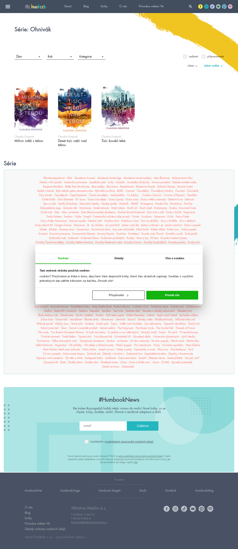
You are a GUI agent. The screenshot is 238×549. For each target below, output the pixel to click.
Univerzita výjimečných (166, 336)
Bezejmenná (127, 186)
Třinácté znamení (50, 336)
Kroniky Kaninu (132, 242)
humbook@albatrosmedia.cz (89, 522)
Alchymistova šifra (182, 178)
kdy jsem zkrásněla (123, 229)
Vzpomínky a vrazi (144, 349)
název (191, 65)
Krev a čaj (142, 238)
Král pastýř (191, 233)
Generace (159, 216)
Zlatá (63, 362)
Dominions (85, 208)
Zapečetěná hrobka (155, 353)
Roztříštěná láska (80, 306)
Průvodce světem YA (151, 6)
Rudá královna (122, 306)
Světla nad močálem (131, 323)
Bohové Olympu (166, 186)
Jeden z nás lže (130, 225)
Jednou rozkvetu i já (152, 225)
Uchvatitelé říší (122, 336)
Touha (162, 332)
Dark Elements (65, 199)
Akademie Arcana (84, 178)
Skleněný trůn (184, 311)
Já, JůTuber (97, 225)
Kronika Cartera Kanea (174, 238)
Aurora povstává (161, 182)
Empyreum (189, 212)
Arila (110, 182)
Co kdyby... (133, 195)
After (69, 178)
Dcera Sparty (116, 199)
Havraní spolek (77, 221)
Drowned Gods (187, 208)
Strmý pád (77, 323)
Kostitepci (133, 233)
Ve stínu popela (159, 341)
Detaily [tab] (119, 258)
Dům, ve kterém (70, 212)
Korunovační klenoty (83, 233)
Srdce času (47, 319)
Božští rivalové (46, 191)
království (73, 238)
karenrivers (83, 229)
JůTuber (53, 229)
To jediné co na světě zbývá (123, 332)
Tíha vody (43, 332)
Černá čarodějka (98, 195)
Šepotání (94, 311)
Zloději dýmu (75, 362)
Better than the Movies (77, 186)
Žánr (19, 56)
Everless (68, 216)
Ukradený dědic (142, 336)
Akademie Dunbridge (109, 178)
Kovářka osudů (174, 233)
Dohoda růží (70, 208)
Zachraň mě (93, 353)
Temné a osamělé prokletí (83, 328)
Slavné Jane (66, 315)
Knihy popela (188, 229)
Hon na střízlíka (149, 221)
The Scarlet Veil (164, 328)
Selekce (83, 311)
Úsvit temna (43, 341)
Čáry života (45, 195)
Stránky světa (145, 319)
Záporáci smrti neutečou (49, 358)
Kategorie (85, 56)
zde (136, 462)
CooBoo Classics (151, 195)
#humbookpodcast (54, 178)
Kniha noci (173, 229)
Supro (114, 323)
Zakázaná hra (134, 353)
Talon (64, 328)
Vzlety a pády (124, 349)
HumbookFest (33, 490)
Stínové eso (107, 319)
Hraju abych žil (43, 225)
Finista (135, 216)
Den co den (49, 203)
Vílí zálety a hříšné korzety (99, 345)
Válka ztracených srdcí (64, 341)
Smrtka (99, 315)
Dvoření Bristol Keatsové (131, 212)
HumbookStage (70, 490)
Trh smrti (172, 332)
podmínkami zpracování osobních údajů (129, 441)
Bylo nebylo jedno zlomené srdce (74, 191)
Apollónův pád (97, 182)
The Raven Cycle (145, 328)
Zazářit (143, 358)
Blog (86, 6)
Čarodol (180, 191)
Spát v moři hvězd (167, 315)
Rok (50, 56)
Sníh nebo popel (115, 315)
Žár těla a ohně (73, 358)
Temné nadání (107, 328)
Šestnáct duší (133, 311)
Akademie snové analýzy (137, 178)
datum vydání (211, 65)
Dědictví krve (175, 199)
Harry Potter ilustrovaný (54, 221)
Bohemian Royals (145, 186)
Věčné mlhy (192, 341)
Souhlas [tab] (63, 258)
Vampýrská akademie (92, 341)
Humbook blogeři (110, 490)
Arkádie (120, 182)
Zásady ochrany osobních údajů (45, 529)
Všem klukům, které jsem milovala (61, 349)
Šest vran (118, 311)
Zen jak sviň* (192, 358)
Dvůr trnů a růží (155, 212)
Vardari (110, 341)
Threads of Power (185, 328)
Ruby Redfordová (102, 306)
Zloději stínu (91, 362)
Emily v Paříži (173, 212)
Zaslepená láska (94, 358)
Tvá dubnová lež (103, 336)
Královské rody (57, 238)
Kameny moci (67, 229)
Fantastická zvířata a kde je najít (111, 216)
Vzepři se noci (106, 349)
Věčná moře (177, 341)
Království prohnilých (112, 238)
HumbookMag (204, 490)
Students (89, 323)
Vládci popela (124, 345)
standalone (76, 319)
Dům (57, 212)
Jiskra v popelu (192, 225)
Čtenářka (192, 195)
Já (88, 225)
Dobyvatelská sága (50, 208)
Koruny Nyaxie (105, 233)
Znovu (155, 362)
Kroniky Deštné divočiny (79, 242)
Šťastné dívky (91, 319)
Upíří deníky (188, 336)
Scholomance (193, 306)
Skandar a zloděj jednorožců (158, 311)
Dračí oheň (146, 208)
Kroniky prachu (177, 242)
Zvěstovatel (128, 366)
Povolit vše (172, 295)
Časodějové (60, 195)
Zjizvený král (51, 362)
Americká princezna (75, 182)
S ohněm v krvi (140, 306)
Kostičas (121, 233)
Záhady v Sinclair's (113, 353)
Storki (143, 490)
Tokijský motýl (149, 332)
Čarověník (192, 191)
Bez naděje (98, 186)
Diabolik (124, 203)
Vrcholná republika (172, 345)
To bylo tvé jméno (95, 332)
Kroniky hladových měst (108, 242)
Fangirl (87, 216)
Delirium (189, 199)
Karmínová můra (101, 229)
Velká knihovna (44, 345)
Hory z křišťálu (169, 221)
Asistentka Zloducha (138, 182)
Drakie (173, 208)
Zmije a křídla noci (139, 362)
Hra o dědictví (187, 221)
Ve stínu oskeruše (139, 341)
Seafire (48, 311)
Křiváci (154, 238)
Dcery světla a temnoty (153, 199)
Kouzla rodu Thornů (152, 233)
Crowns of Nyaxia (174, 195)
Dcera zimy (132, 199)
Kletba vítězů (158, 229)
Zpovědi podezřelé (181, 362)
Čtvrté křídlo (48, 199)
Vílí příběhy (75, 345)
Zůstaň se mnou (110, 366)
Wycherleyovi (178, 349)
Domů (68, 6)
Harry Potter (182, 216)
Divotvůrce (176, 203)
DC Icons (80, 199)
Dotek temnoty (101, 208)
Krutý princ (194, 242)
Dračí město (118, 208)
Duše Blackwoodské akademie (98, 212)
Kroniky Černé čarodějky (50, 242)
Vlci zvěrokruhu (142, 345)
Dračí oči (132, 208)
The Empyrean (125, 328)
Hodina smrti (111, 221)
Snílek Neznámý (135, 315)
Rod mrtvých (42, 306)
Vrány (156, 345)
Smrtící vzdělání (84, 315)
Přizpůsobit (116, 295)
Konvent (43, 233)
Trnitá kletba (69, 336)
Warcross (162, 349)
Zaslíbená (110, 358)
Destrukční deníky (89, 203)
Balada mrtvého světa (184, 182)
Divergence (147, 203)
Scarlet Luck (177, 306)
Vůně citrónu (89, 349)
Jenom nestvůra (173, 225)
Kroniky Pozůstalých (155, 242)
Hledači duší (95, 221)
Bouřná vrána (185, 186)
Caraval (130, 191)
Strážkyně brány (164, 319)
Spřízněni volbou (188, 315)
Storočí (132, 319)
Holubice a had (130, 221)
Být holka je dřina (105, 191)
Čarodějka (143, 191)
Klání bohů (142, 229)
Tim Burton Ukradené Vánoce (67, 332)
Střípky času (62, 323)
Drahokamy (160, 208)
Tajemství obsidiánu (175, 323)
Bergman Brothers (53, 186)
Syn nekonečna (152, 323)
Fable (78, 216)
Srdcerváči (61, 319)
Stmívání (120, 319)
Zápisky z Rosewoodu (180, 353)
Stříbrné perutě (44, 323)
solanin (151, 315)
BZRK (120, 191)
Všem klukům (193, 345)
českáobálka (117, 195)
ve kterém (122, 341)
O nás (123, 6)
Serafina (106, 311)
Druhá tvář (46, 212)
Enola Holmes (54, 216)
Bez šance (112, 186)
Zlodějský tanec (109, 362)
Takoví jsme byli (50, 328)
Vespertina (61, 345)
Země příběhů (175, 358)
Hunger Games (63, 225)
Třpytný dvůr (85, 336)
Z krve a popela (52, 353)
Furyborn (146, 216)
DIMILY (134, 203)
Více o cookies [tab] (174, 258)
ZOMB (165, 362)
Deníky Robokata (67, 203)
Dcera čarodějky (97, 199)
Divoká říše (161, 203)
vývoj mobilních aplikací (70, 537)
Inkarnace (79, 225)
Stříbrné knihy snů (185, 319)
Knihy (104, 6)
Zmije (123, 362)
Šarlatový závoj (159, 306)
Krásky (130, 238)
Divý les (188, 203)
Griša (170, 216)
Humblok (170, 490)
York (190, 349)
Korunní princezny (60, 233)
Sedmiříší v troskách (65, 311)
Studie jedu (102, 323)
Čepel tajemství (78, 195)
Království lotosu (90, 238)
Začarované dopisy (74, 353)
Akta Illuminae (162, 178)
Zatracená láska (127, 358)
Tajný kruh (194, 323)
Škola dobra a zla (48, 315)
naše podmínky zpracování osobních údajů (140, 456)
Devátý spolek (109, 203)
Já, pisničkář (113, 225)
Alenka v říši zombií (50, 182)
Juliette (43, 229)
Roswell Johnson (60, 306)
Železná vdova (157, 358)
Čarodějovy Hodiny (162, 191)
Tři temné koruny (188, 332)
